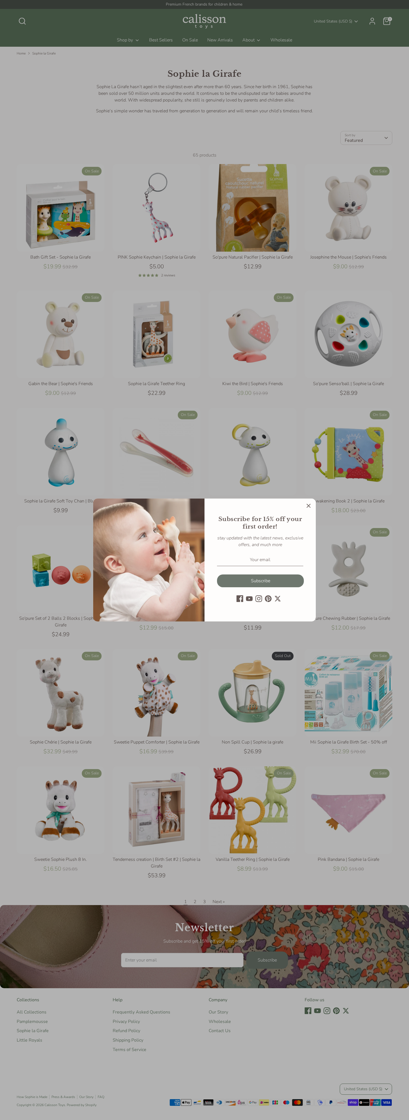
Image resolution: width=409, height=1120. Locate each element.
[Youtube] (249, 598)
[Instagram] (258, 598)
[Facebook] (239, 598)
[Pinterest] (268, 598)
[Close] (308, 506)
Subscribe (260, 581)
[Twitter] (277, 598)
